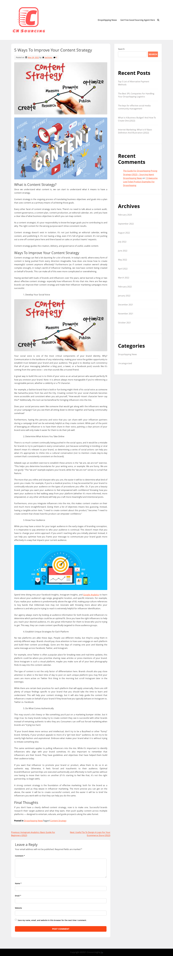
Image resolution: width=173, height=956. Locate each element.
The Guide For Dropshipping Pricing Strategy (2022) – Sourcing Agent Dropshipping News (140, 174)
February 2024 (125, 214)
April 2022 (123, 268)
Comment (20, 856)
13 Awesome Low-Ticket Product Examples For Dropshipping (140, 182)
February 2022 (125, 286)
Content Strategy (58, 820)
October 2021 (124, 322)
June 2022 (122, 250)
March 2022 (123, 277)
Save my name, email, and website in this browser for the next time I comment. (52, 920)
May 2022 (122, 259)
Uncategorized (125, 363)
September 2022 (126, 223)
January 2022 (124, 295)
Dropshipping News (107, 20)
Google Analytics (91, 594)
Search (121, 49)
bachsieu (48, 57)
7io (102, 952)
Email (18, 895)
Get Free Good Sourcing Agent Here (137, 20)
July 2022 (122, 241)
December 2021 (125, 304)
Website (18, 908)
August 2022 (124, 232)
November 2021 (125, 313)
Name (18, 883)
